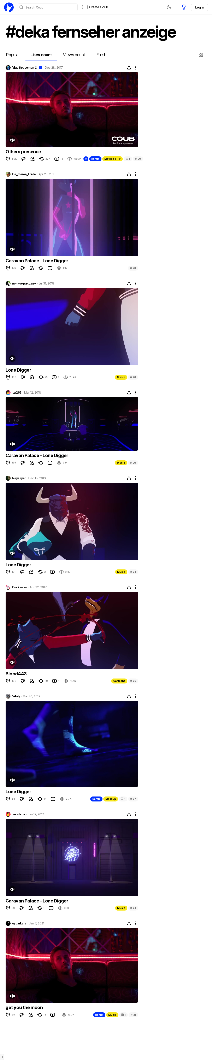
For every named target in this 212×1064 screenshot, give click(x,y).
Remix (95, 158)
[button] (201, 54)
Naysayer (19, 478)
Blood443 (16, 673)
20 (138, 159)
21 (133, 1015)
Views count (74, 54)
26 (133, 681)
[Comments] (32, 158)
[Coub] (9, 7)
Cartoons (119, 680)
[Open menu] (2, 1057)
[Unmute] (12, 140)
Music (121, 377)
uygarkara (19, 923)
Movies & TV (112, 158)
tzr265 (17, 392)
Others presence (23, 151)
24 (133, 572)
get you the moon (24, 1007)
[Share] (128, 67)
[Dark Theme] (169, 7)
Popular (13, 54)
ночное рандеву (24, 283)
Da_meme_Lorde (24, 174)
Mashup (110, 798)
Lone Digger (18, 370)
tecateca (18, 814)
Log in (199, 7)
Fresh (101, 54)
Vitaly (16, 696)
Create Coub (98, 7)
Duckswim (19, 587)
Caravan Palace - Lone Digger (37, 260)
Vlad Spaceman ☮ (24, 67)
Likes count (41, 54)
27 (133, 799)
